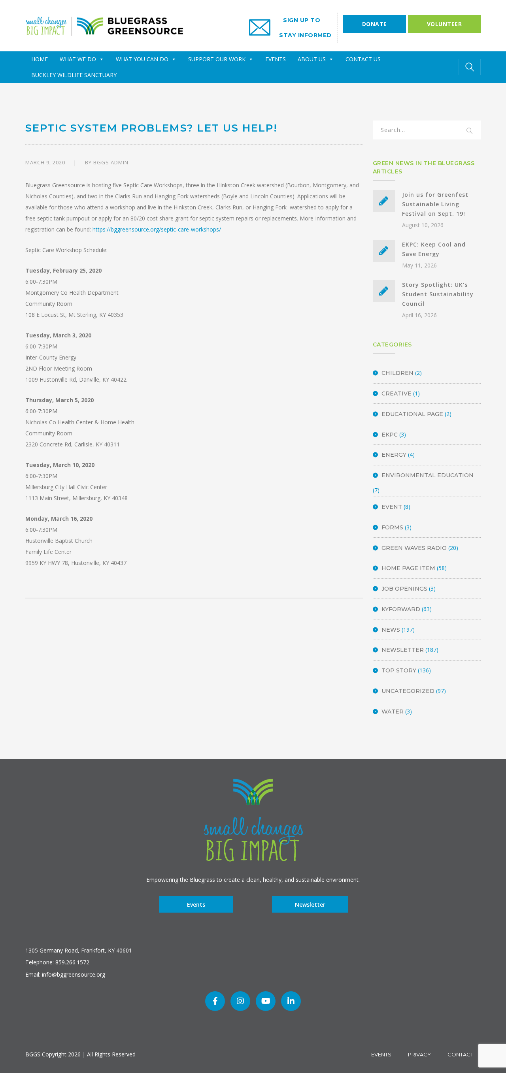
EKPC (389, 434)
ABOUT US (312, 59)
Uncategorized (407, 691)
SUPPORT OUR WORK (216, 59)
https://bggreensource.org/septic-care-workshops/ (157, 229)
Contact (460, 1054)
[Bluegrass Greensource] (104, 25)
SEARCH (469, 131)
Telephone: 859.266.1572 (57, 962)
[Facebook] (215, 1001)
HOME (39, 59)
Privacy (419, 1054)
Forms (392, 527)
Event (391, 506)
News (390, 629)
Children (397, 372)
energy (393, 454)
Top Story (398, 670)
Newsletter (402, 649)
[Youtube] (266, 1001)
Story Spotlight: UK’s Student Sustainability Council (438, 294)
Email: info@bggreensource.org (65, 974)
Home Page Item (408, 568)
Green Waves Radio (414, 548)
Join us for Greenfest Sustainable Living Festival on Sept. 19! (435, 204)
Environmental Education (427, 475)
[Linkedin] (291, 1001)
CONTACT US (363, 59)
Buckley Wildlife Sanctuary (74, 75)
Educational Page (412, 414)
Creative (396, 393)
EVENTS (275, 59)
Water (392, 711)
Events (196, 904)
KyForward (400, 609)
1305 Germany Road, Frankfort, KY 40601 (78, 950)
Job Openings (404, 588)
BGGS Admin (110, 162)
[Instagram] (240, 1001)
